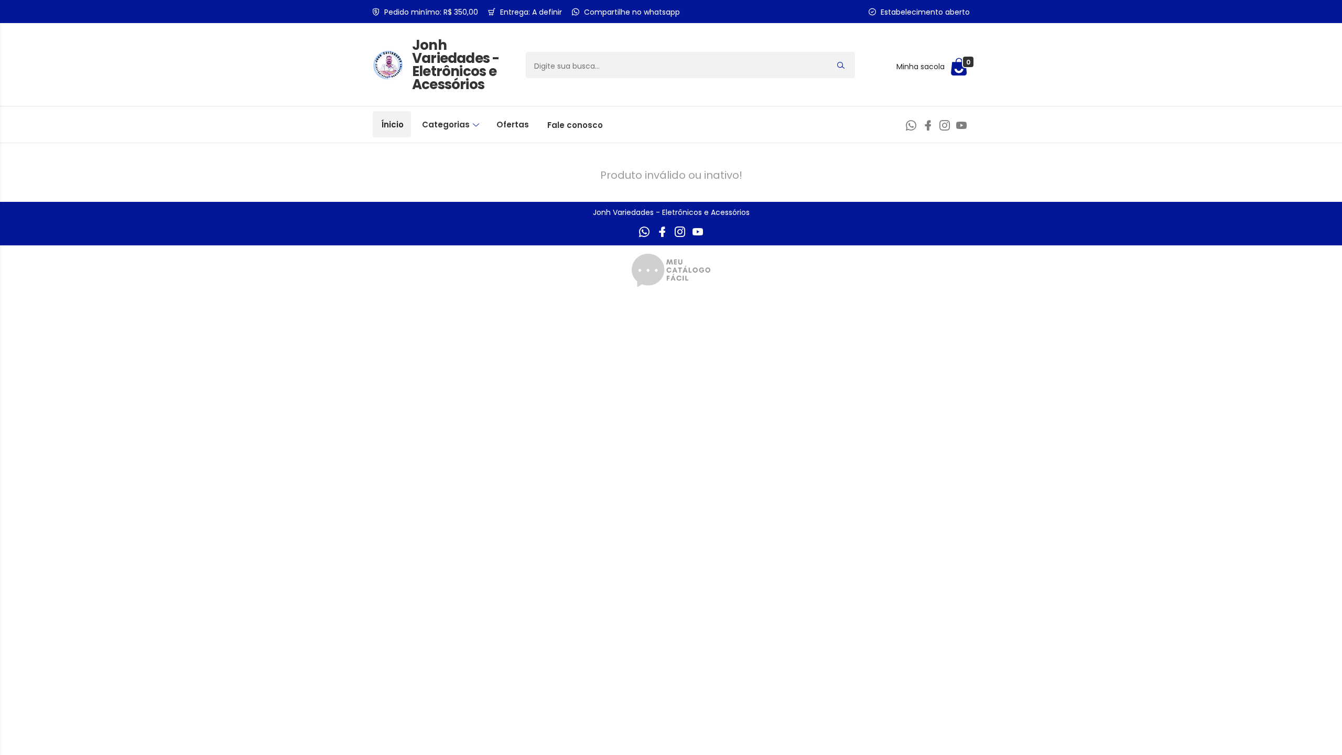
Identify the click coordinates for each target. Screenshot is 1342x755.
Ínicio (392, 124)
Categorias (447, 124)
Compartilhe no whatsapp (632, 12)
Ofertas (512, 124)
